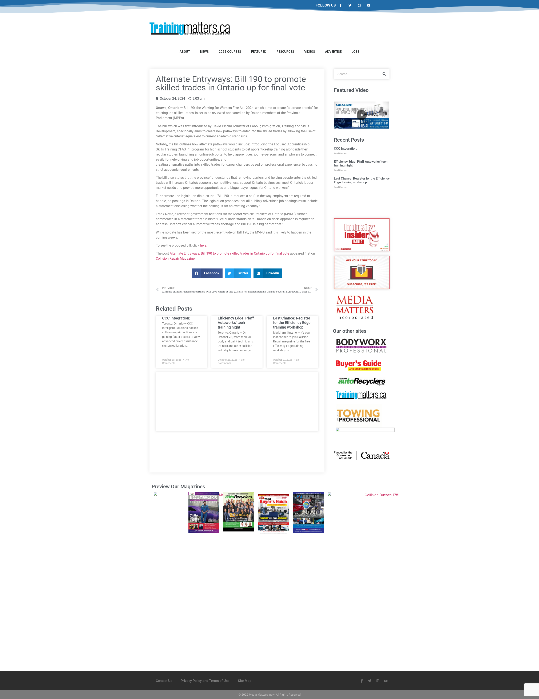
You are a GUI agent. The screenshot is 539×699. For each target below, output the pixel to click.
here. (203, 245)
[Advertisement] (237, 401)
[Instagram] (359, 5)
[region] (362, 115)
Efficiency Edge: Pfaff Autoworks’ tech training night (236, 322)
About (185, 52)
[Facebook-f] (340, 5)
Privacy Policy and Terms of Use (205, 681)
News (204, 52)
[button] (207, 273)
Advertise (333, 52)
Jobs (355, 52)
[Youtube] (369, 5)
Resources (285, 52)
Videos (309, 52)
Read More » (340, 153)
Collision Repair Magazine (175, 258)
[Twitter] (350, 5)
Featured (258, 52)
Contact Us (164, 681)
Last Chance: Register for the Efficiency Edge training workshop (292, 322)
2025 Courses (230, 52)
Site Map (244, 681)
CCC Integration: (176, 318)
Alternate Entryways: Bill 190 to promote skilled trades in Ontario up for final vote (229, 253)
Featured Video (351, 90)
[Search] (384, 74)
